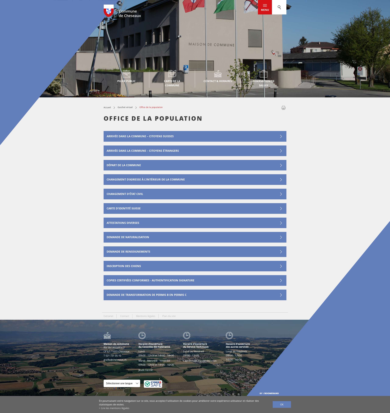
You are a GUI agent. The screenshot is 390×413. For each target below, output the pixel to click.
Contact (124, 316)
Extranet (108, 316)
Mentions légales (145, 316)
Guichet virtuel (125, 107)
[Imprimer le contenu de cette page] (283, 108)
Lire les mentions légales (115, 408)
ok (282, 404)
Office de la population (151, 107)
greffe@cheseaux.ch (115, 359)
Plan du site (169, 316)
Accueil (107, 107)
